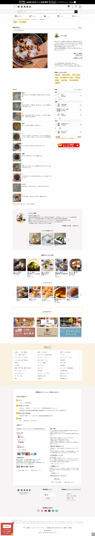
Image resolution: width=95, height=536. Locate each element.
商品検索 (28, 527)
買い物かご (22, 408)
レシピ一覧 (33, 527)
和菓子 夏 (57, 75)
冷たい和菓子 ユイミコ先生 (67, 77)
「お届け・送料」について (22, 470)
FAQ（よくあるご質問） (72, 496)
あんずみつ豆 (72, 273)
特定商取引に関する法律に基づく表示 (54, 527)
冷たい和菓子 (23, 22)
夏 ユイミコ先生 (76, 75)
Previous (26, 240)
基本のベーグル (32, 299)
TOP (24, 527)
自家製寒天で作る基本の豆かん (61, 274)
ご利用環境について (55, 473)
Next (68, 240)
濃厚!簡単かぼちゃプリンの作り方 (60, 299)
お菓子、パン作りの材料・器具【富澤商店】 (21, 19)
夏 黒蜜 (57, 80)
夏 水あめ (78, 77)
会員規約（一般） (70, 498)
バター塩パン (45, 299)
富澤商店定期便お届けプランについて (50, 408)
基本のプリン (20, 299)
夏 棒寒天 (57, 83)
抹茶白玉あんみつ (45, 273)
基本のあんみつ (16, 273)
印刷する (80, 27)
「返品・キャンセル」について (57, 463)
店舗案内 (65, 527)
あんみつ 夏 (64, 80)
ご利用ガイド (69, 494)
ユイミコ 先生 (63, 35)
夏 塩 (56, 77)
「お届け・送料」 (55, 410)
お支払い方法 (35, 415)
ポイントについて (36, 408)
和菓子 (15, 22)
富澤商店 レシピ (35, 19)
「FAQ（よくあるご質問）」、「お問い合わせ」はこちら (62, 482)
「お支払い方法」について (35, 470)
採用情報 (70, 527)
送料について (28, 408)
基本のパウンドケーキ (72, 299)
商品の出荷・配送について (25, 415)
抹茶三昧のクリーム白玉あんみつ (33, 274)
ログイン (21, 402)
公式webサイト (76, 225)
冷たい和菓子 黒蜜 (74, 80)
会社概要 (48, 498)
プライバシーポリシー (71, 500)
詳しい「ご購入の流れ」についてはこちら (28, 420)
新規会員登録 (28, 402)
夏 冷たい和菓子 (66, 75)
